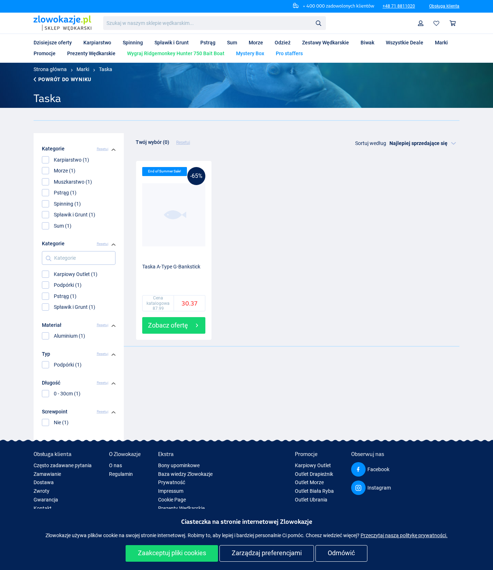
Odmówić (341, 553)
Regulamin (121, 474)
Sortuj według (370, 143)
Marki (83, 69)
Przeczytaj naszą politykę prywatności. (404, 535)
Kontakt (43, 508)
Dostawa (44, 482)
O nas (115, 465)
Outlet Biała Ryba (314, 491)
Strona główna (50, 69)
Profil (421, 23)
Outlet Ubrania (311, 500)
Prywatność (171, 482)
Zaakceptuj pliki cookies (172, 553)
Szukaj (318, 23)
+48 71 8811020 (399, 6)
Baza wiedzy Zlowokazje (185, 474)
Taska (105, 69)
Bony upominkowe (179, 465)
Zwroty (41, 491)
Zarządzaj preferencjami (267, 553)
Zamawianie (47, 474)
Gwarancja (46, 500)
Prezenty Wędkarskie (181, 508)
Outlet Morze (309, 482)
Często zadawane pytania (63, 465)
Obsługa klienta (444, 6)
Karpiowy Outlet (313, 465)
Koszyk (452, 23)
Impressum (170, 491)
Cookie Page (172, 500)
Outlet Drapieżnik (314, 474)
